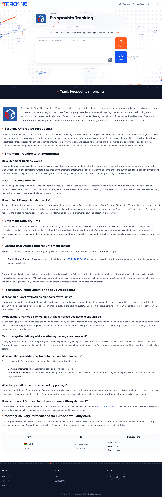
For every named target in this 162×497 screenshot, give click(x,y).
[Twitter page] (117, 477)
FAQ (56, 476)
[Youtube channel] (124, 477)
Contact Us (60, 481)
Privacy (5, 481)
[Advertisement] (81, 71)
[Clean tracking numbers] (110, 60)
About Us (6, 476)
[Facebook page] (110, 477)
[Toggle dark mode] (157, 3)
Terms (5, 485)
